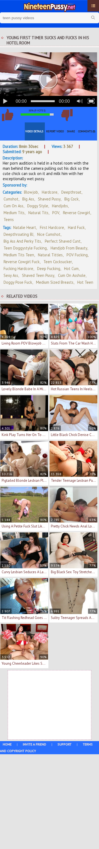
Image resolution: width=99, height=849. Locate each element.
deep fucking (48, 268)
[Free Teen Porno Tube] (49, 6)
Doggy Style (37, 205)
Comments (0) (86, 131)
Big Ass (28, 199)
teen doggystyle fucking (25, 248)
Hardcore (49, 192)
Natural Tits (38, 212)
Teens (9, 219)
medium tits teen (19, 254)
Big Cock (71, 199)
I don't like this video (66, 115)
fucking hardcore (18, 268)
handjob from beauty (69, 248)
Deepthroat (71, 192)
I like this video (7, 115)
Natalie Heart (24, 227)
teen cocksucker (57, 261)
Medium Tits (14, 212)
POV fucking (77, 254)
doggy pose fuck (18, 282)
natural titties (50, 254)
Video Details (34, 131)
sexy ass (11, 275)
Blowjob (31, 192)
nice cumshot (49, 234)
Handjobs (60, 205)
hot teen (85, 282)
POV (55, 212)
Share (71, 131)
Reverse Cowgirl (76, 212)
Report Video (55, 131)
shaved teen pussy (38, 275)
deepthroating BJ (18, 234)
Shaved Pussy (49, 199)
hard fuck (76, 227)
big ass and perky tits (22, 241)
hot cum (71, 268)
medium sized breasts (54, 282)
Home (7, 744)
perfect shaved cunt (63, 241)
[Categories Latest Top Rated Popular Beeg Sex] (93, 6)
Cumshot (11, 199)
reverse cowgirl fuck (22, 261)
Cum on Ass (13, 205)
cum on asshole (72, 275)
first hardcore (52, 227)
